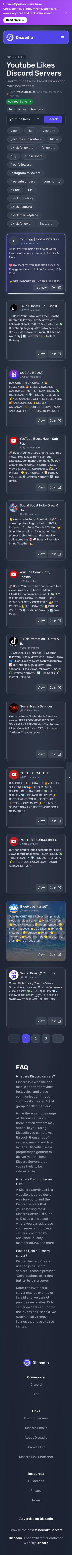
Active (22, 109)
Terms (36, 1500)
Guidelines (36, 1481)
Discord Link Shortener (36, 1457)
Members (37, 109)
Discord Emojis (36, 1428)
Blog (36, 1394)
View (41, 354)
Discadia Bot (36, 1447)
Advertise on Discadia (36, 1519)
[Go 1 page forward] (68, 777)
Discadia (15, 1538)
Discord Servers (36, 1418)
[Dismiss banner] (66, 12)
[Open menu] (62, 37)
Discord (36, 1384)
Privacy (36, 1490)
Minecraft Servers (49, 1530)
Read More (15, 20)
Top (11, 109)
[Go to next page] (58, 1038)
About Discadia (36, 1437)
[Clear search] (40, 119)
